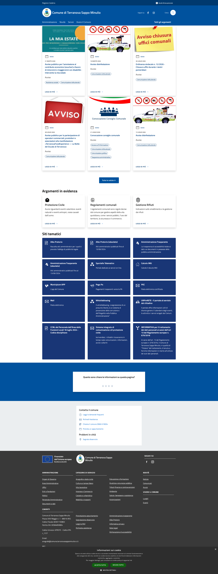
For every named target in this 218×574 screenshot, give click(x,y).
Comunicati (147, 483)
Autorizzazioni (114, 499)
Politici (44, 495)
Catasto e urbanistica (84, 495)
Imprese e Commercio (84, 491)
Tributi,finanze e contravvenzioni (122, 487)
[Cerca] (173, 12)
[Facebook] (147, 12)
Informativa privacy (116, 524)
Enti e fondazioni (48, 491)
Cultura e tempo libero (84, 483)
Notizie (146, 479)
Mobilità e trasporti (83, 499)
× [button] (215, 549)
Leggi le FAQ (80, 524)
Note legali (113, 528)
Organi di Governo (49, 479)
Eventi (145, 502)
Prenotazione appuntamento (87, 515)
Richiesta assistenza (84, 528)
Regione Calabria (48, 3)
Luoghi (145, 498)
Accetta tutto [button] (100, 565)
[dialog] (109, 560)
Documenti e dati (48, 503)
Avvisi (52, 57)
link (131, 560)
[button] (109, 570)
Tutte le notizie (108, 180)
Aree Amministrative (50, 483)
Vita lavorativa (81, 487)
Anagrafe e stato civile (84, 479)
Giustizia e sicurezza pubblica (120, 483)
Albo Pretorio (114, 519)
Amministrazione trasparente (120, 515)
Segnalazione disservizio (85, 519)
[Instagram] (153, 12)
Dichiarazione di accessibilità (120, 532)
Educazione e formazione (119, 479)
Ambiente (113, 491)
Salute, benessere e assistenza (121, 495)
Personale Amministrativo (52, 499)
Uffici (44, 487)
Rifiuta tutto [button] (118, 565)
